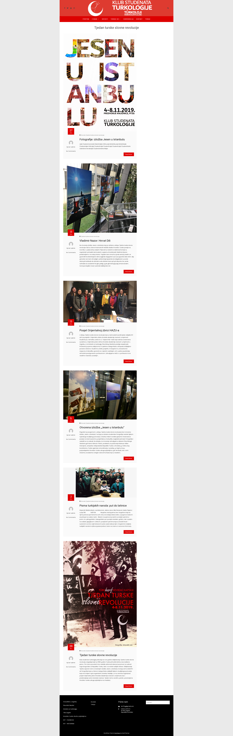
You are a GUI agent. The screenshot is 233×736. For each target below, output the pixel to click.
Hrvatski (93, 702)
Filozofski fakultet (68, 705)
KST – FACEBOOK (68, 720)
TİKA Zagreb (67, 713)
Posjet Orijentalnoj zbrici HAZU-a (99, 330)
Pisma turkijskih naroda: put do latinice (103, 505)
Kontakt (139, 19)
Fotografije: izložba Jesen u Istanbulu (102, 139)
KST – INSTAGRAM (68, 724)
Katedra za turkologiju (70, 709)
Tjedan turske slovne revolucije (95, 135)
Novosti (105, 19)
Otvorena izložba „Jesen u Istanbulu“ (102, 427)
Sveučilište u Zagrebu (70, 702)
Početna (86, 19)
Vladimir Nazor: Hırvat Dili (95, 240)
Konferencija (129, 19)
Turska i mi (115, 19)
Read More (128, 154)
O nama (94, 19)
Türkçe (147, 19)
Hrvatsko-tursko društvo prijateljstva (74, 716)
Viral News (117, 733)
